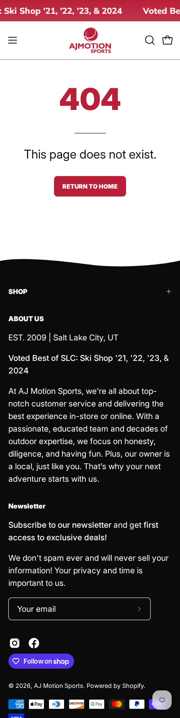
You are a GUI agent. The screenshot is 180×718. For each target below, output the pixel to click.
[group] (90, 10)
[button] (149, 40)
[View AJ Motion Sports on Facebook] (34, 643)
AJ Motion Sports (58, 685)
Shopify (133, 685)
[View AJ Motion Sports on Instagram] (14, 643)
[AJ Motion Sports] (90, 40)
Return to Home (90, 186)
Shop (17, 291)
